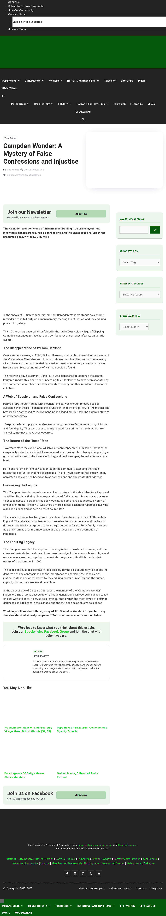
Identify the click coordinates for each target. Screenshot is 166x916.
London (45, 863)
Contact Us (15, 14)
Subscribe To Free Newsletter (26, 6)
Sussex (120, 863)
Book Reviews (115, 888)
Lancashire (31, 863)
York (138, 863)
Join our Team (17, 29)
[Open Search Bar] (3, 96)
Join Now (81, 213)
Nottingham (91, 863)
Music (141, 80)
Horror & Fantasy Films (81, 80)
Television (110, 80)
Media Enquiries (97, 888)
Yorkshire (148, 863)
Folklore (54, 80)
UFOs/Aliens (9, 88)
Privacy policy (156, 888)
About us (83, 888)
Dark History (32, 80)
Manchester (59, 863)
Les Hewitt (13, 169)
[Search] (155, 230)
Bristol (39, 859)
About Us (14, 2)
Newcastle (107, 863)
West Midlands (33, 175)
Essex (95, 859)
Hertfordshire (121, 859)
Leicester (17, 863)
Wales (130, 863)
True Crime (10, 138)
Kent (145, 859)
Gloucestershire (15, 175)
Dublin (72, 859)
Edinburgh (83, 859)
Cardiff (49, 859)
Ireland (136, 859)
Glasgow (106, 859)
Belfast (11, 859)
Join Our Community (21, 10)
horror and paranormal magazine (95, 845)
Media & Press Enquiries (27, 21)
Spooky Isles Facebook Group (46, 631)
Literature (127, 80)
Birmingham (25, 859)
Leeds (154, 859)
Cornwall (60, 859)
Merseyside (75, 863)
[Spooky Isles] (12, 72)
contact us (141, 888)
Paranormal (9, 80)
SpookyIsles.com (127, 845)
